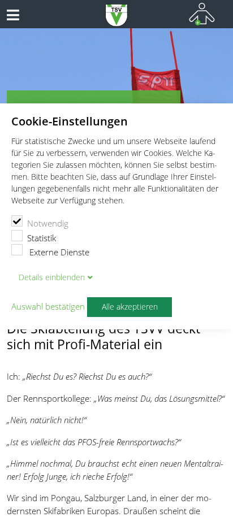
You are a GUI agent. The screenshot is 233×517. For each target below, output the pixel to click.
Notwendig (47, 223)
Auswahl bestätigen (48, 306)
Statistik (41, 238)
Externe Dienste (58, 252)
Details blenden (52, 277)
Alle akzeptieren (130, 307)
